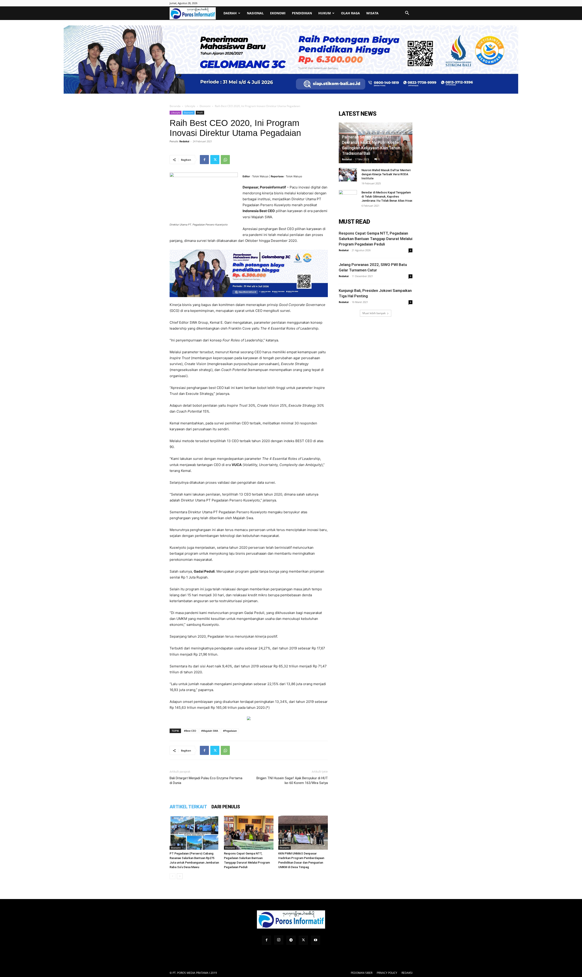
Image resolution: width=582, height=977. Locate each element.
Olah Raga (350, 13)
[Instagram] (278, 939)
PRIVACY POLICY (387, 973)
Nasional (255, 13)
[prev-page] (172, 876)
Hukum (324, 13)
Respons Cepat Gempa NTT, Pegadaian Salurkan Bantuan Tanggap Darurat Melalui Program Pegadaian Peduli (375, 238)
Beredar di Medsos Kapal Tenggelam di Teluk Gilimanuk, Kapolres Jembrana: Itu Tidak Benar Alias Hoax (386, 196)
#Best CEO (190, 730)
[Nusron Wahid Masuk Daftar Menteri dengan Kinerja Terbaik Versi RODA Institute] (348, 174)
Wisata (372, 13)
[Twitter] (214, 159)
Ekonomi (278, 13)
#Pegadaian (230, 730)
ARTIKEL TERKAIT (188, 806)
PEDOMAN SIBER (361, 973)
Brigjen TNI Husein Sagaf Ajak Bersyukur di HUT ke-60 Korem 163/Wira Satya (292, 780)
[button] (406, 13)
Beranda (175, 106)
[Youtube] (315, 940)
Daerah (230, 13)
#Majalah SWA (209, 730)
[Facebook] (204, 159)
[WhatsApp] (225, 159)
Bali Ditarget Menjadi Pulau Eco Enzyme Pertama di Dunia (206, 780)
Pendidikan (302, 13)
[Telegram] (291, 940)
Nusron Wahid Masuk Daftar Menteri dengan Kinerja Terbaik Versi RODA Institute (386, 174)
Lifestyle (190, 106)
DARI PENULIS (225, 806)
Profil (200, 112)
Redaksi (184, 141)
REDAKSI (406, 973)
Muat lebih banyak (374, 313)
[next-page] (180, 876)
